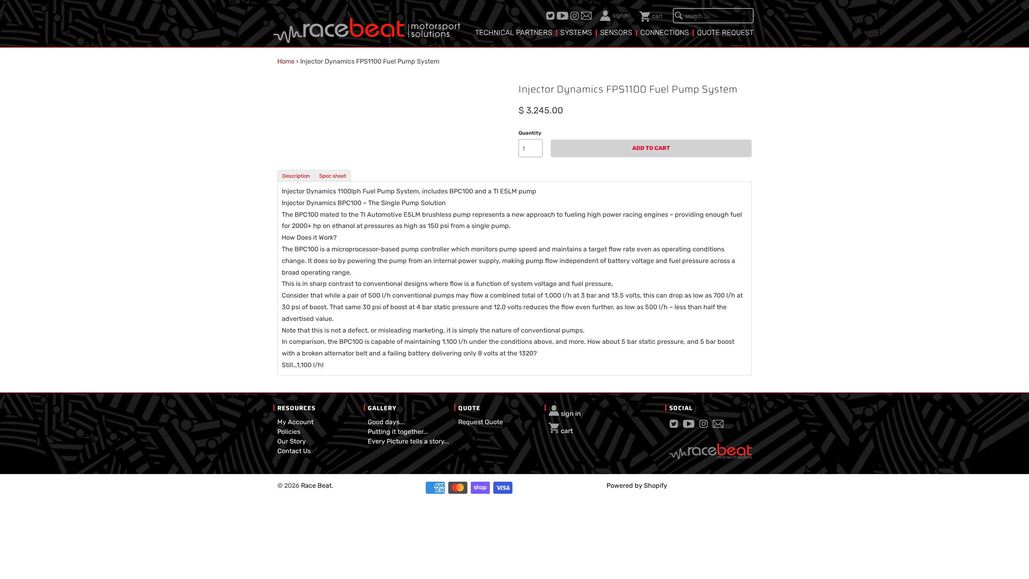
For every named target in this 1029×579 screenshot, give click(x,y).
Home (286, 61)
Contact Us (294, 451)
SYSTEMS (576, 32)
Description (296, 176)
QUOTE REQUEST (725, 32)
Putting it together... (398, 431)
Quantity (530, 133)
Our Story (291, 441)
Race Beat (316, 485)
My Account (295, 422)
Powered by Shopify (637, 485)
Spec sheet (332, 176)
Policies (288, 431)
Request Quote (480, 422)
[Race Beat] (366, 24)
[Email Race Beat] (587, 16)
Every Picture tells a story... (408, 441)
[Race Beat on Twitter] (551, 16)
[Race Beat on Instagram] (575, 16)
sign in (621, 15)
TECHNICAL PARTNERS (513, 32)
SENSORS (616, 32)
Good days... (386, 422)
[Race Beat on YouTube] (563, 16)
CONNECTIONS (664, 32)
